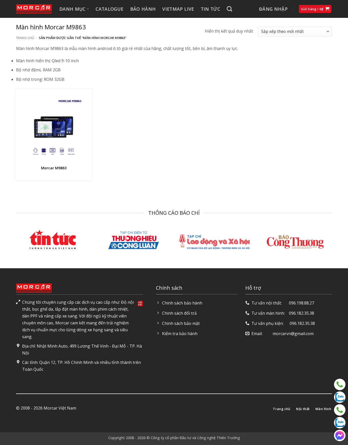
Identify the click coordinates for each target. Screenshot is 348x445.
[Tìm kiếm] (229, 9)
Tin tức (210, 9)
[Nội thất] (339, 384)
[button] (273, 9)
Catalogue (109, 9)
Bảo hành (143, 9)
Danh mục (72, 9)
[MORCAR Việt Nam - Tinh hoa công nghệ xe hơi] (34, 9)
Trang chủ (25, 37)
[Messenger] (339, 435)
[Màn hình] (339, 410)
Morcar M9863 (53, 168)
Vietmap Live (178, 9)
